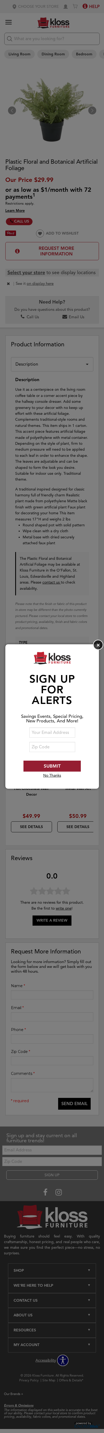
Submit (52, 766)
